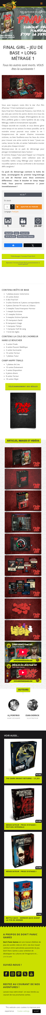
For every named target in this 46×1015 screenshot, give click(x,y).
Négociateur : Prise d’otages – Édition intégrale (21, 826)
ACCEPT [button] (36, 1011)
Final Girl (24, 233)
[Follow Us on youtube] (31, 974)
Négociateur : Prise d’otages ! (21, 871)
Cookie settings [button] (23, 1011)
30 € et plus (10, 236)
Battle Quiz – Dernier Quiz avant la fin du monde (23, 919)
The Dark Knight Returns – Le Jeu (23, 778)
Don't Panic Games (25, 236)
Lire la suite (7, 956)
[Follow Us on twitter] (25, 974)
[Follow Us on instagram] (12, 974)
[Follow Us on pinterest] (18, 974)
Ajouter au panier (29, 207)
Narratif (9, 233)
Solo (16, 233)
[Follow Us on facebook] (6, 974)
